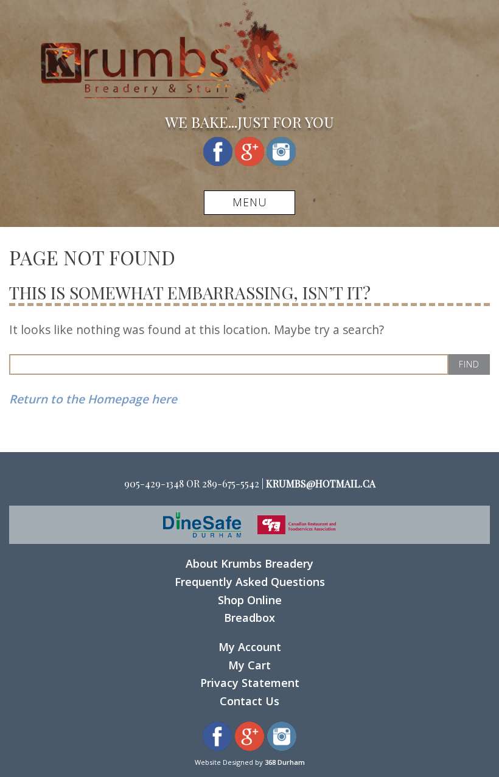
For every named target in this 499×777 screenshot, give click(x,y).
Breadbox (249, 617)
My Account (249, 646)
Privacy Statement (249, 682)
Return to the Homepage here (93, 399)
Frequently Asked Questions (250, 581)
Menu (249, 202)
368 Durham (285, 762)
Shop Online (250, 600)
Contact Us (249, 701)
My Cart (249, 665)
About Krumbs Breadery (249, 563)
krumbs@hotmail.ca (320, 483)
